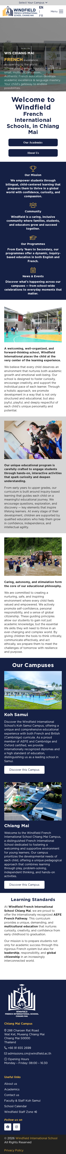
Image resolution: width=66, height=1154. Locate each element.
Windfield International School (36, 1138)
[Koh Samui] (33, 690)
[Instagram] (16, 1126)
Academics (12, 1089)
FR (41, 16)
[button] (33, 2)
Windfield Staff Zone (19, 1112)
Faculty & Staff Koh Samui (22, 1100)
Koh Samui (16, 714)
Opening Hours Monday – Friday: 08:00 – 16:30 (26, 1061)
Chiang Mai (16, 826)
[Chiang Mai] (33, 801)
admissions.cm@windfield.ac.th (29, 1053)
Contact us (11, 1095)
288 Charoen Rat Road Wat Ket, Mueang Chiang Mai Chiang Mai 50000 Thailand (24, 1036)
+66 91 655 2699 (19, 1048)
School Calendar (15, 1106)
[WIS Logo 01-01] (20, 11)
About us (10, 1084)
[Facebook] (7, 1126)
